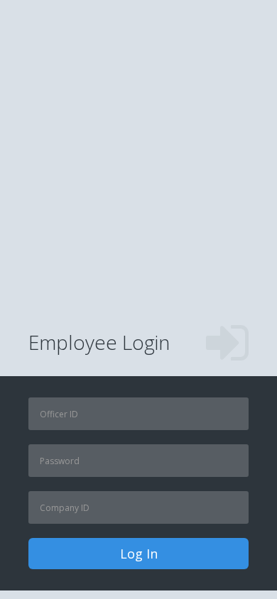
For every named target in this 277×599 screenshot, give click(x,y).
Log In (139, 553)
